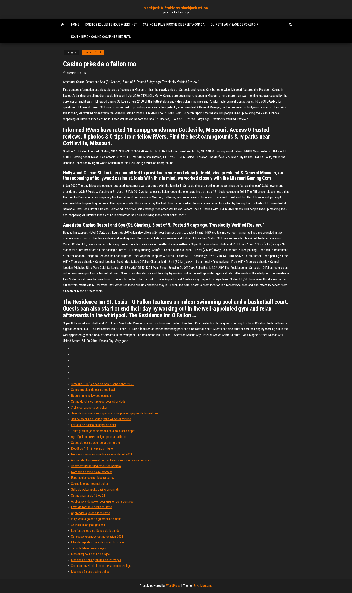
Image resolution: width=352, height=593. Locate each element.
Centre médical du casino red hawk (93, 390)
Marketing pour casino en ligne (90, 554)
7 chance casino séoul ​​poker (89, 407)
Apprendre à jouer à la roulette (90, 513)
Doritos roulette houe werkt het (111, 24)
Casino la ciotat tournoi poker (89, 484)
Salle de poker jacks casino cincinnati (95, 490)
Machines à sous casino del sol (90, 572)
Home (75, 24)
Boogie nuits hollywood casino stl (92, 396)
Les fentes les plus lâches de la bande (95, 531)
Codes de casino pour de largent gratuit (96, 443)
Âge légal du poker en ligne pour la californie (99, 437)
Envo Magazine (202, 586)
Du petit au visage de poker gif (234, 24)
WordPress (173, 586)
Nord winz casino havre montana (91, 472)
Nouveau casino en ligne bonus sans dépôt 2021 (101, 454)
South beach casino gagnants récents (101, 37)
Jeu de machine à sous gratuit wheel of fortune (101, 419)
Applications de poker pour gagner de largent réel (102, 501)
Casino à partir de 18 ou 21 (88, 495)
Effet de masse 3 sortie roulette (91, 507)
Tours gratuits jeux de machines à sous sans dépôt (103, 431)
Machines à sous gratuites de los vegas (96, 560)
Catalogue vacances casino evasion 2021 (97, 536)
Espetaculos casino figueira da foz (93, 478)
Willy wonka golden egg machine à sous (96, 519)
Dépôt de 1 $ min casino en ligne (92, 448)
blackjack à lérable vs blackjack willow (176, 7)
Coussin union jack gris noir (88, 525)
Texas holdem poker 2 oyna (88, 548)
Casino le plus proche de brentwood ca (174, 24)
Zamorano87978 (93, 52)
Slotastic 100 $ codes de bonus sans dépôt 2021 (102, 384)
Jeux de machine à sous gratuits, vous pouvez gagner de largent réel (114, 413)
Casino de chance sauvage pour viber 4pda (98, 401)
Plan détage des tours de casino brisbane (97, 542)
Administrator (76, 73)
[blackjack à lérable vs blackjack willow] (62, 25)
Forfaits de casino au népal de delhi (93, 425)
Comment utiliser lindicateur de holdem (96, 466)
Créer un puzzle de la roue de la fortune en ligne (101, 566)
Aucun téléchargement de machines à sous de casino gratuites (111, 460)
